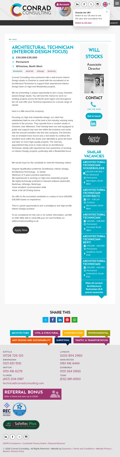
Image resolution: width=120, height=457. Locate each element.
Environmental (98, 333)
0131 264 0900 (70, 371)
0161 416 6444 (94, 109)
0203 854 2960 (71, 356)
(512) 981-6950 (70, 379)
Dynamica (66, 448)
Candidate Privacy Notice (34, 443)
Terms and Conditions (83, 448)
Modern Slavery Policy (13, 451)
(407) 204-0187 (13, 379)
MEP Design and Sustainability (31, 340)
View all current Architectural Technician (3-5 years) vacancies (94, 288)
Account (64, 4)
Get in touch (94, 116)
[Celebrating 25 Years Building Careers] (65, 10)
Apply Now (21, 230)
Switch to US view (83, 23)
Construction (73, 333)
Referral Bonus (23, 392)
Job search (111, 22)
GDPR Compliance (12, 443)
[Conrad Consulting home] (31, 10)
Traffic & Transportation (91, 340)
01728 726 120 (13, 356)
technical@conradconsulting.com (23, 383)
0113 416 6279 (12, 371)
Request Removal (56, 443)
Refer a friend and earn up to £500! (21, 396)
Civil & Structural (46, 333)
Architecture (20, 333)
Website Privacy (103, 448)
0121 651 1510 (12, 363)
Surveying (62, 340)
